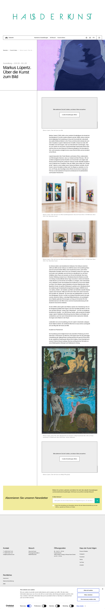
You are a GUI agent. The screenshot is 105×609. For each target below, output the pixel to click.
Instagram (82, 554)
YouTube (82, 562)
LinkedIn (82, 565)
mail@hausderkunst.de (8, 554)
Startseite (5, 50)
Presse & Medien (84, 551)
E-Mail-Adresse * (57, 497)
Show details (80, 606)
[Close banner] (102, 588)
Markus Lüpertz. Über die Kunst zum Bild (27, 50)
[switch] (44, 606)
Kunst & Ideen (13, 50)
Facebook (82, 556)
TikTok (81, 559)
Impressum (6, 578)
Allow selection (88, 594)
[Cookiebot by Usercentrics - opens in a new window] (10, 606)
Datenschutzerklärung (8, 581)
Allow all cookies (88, 590)
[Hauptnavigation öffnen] (99, 38)
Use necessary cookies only (88, 599)
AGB (4, 583)
